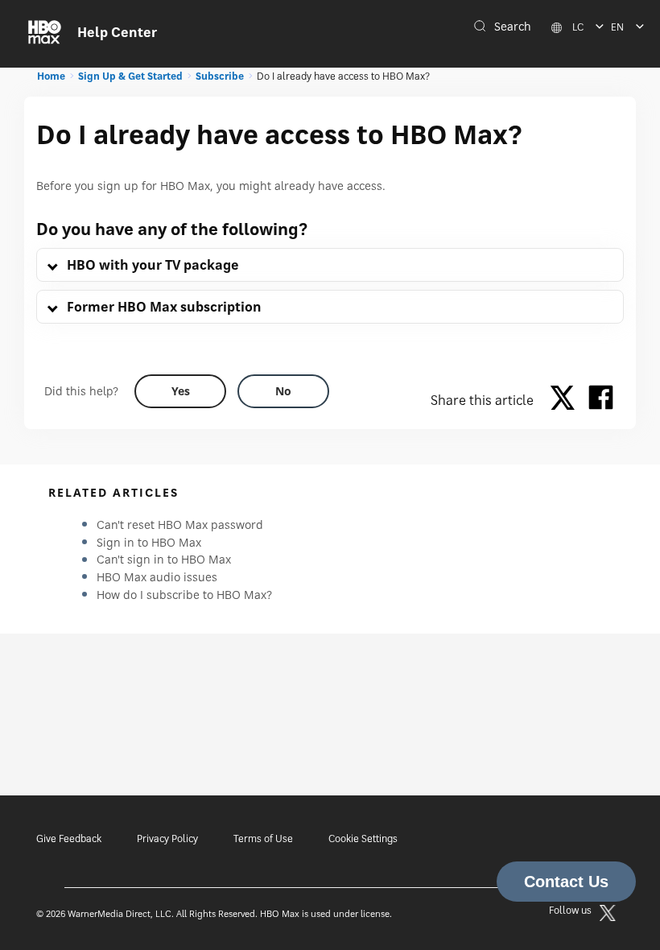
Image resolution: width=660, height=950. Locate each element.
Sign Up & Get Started (130, 76)
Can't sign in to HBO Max (164, 559)
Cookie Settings (363, 838)
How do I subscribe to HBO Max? (184, 594)
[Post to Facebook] (601, 400)
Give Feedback (68, 838)
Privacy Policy (167, 838)
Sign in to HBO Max (149, 542)
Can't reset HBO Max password (180, 524)
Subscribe (220, 76)
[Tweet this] (567, 400)
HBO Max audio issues (157, 576)
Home (51, 76)
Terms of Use (263, 838)
